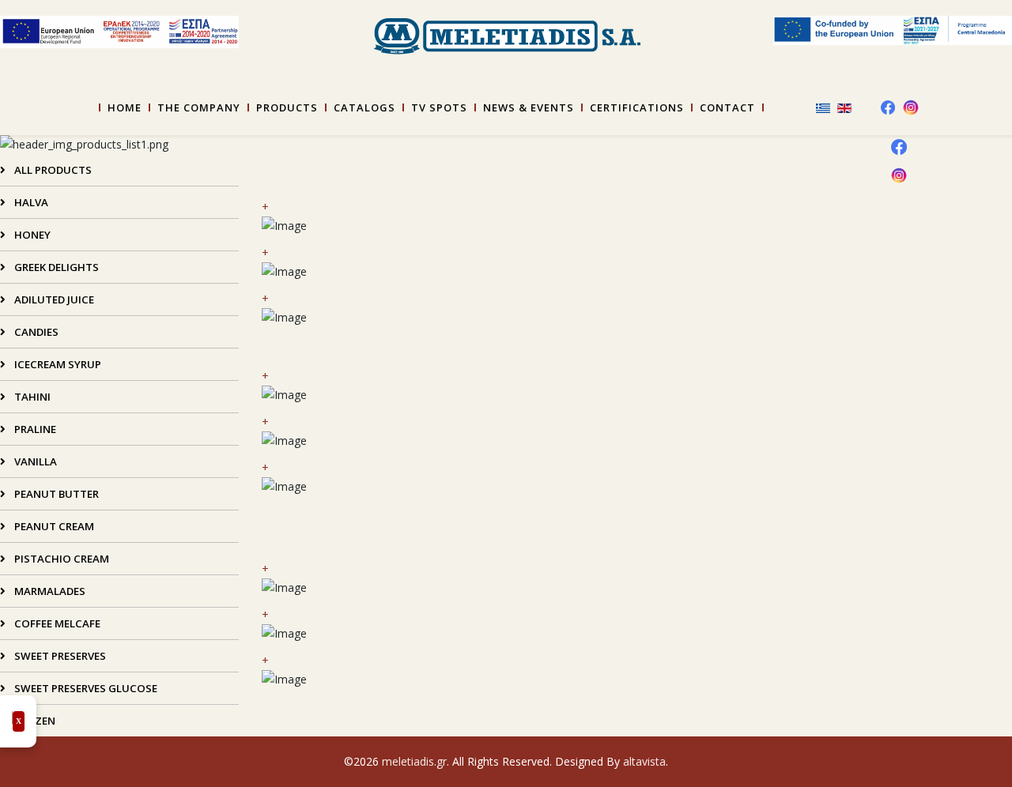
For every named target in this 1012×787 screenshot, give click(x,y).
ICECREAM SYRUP (56, 364)
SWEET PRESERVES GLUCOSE (84, 688)
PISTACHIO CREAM (60, 559)
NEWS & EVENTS (528, 107)
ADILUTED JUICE (53, 299)
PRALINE (34, 429)
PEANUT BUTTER (55, 494)
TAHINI (31, 397)
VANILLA (34, 461)
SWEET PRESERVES (59, 656)
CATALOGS (364, 107)
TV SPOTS (439, 107)
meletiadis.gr (414, 761)
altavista (644, 761)
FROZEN (33, 721)
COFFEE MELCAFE (56, 623)
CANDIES (35, 332)
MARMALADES (48, 591)
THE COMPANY (198, 107)
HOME (125, 107)
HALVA (30, 202)
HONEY (31, 235)
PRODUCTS (287, 107)
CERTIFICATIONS (637, 107)
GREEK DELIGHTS (55, 267)
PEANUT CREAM (53, 526)
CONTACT (727, 107)
